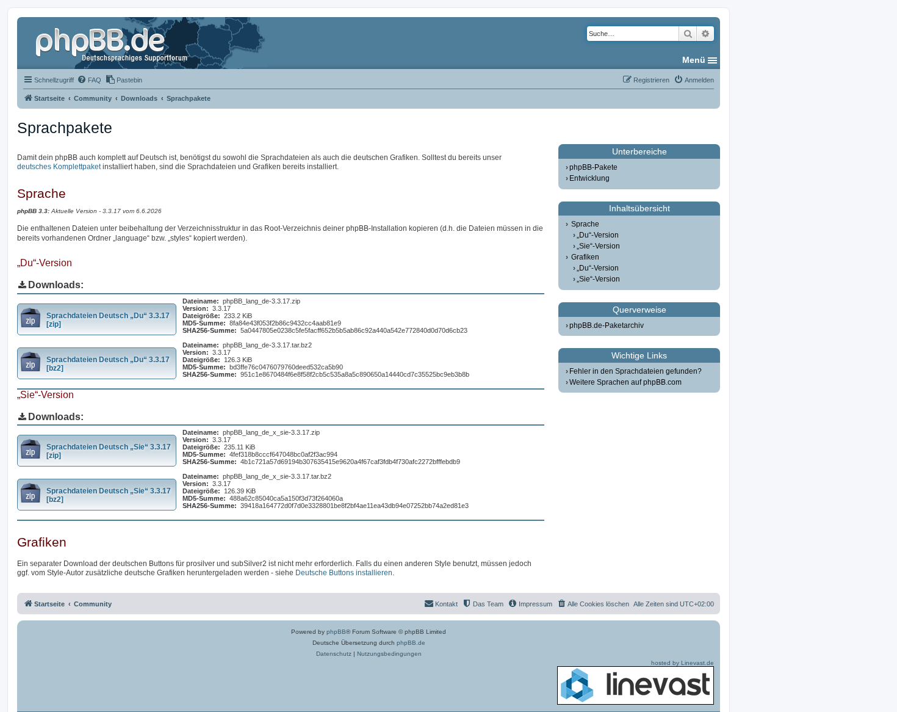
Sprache (585, 224)
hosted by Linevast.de (682, 662)
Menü (693, 60)
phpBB (336, 631)
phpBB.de (411, 642)
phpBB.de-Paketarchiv (606, 325)
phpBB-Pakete (593, 167)
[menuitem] (89, 80)
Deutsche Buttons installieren (343, 573)
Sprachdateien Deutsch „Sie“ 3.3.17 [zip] (108, 451)
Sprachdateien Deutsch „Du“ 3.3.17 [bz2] (108, 363)
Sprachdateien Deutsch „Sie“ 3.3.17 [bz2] (108, 495)
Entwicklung (589, 178)
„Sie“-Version (598, 246)
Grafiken (585, 257)
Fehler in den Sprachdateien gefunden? (635, 371)
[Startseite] (112, 42)
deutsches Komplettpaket (59, 166)
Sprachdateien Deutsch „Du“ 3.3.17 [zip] (108, 320)
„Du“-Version (598, 235)
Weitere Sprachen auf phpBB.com (625, 382)
